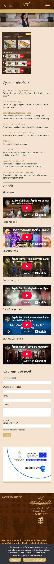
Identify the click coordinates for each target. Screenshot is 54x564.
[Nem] (50, 553)
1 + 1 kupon (8, 149)
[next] (50, 19)
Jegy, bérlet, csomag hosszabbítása (18, 90)
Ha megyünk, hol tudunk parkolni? (18, 172)
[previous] (3, 19)
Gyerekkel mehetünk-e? (13, 161)
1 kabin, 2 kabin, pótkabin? (14, 124)
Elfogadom (15, 560)
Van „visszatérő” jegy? (12, 101)
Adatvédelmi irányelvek (34, 560)
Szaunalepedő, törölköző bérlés (17, 113)
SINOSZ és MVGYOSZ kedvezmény (18, 132)
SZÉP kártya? (8, 141)
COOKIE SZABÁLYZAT (12, 497)
